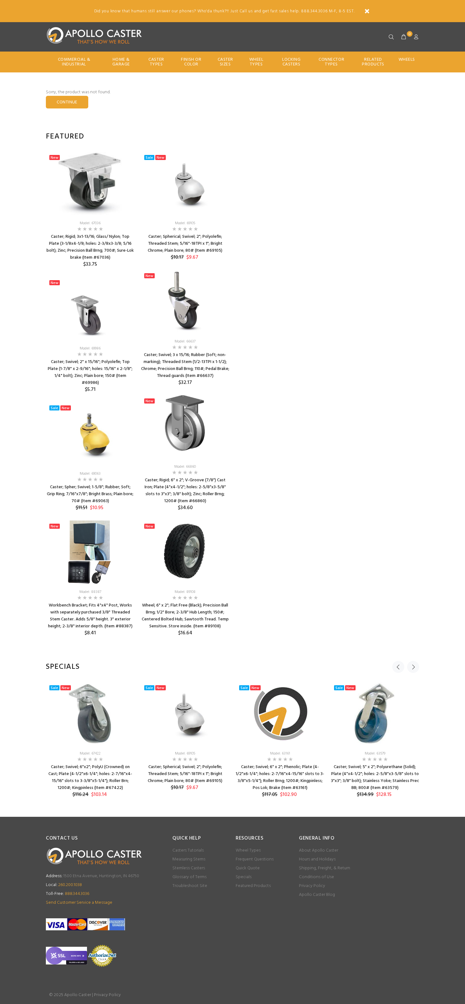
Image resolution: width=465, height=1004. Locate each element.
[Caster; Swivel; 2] (90, 308)
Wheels (407, 59)
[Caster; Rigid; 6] (185, 427)
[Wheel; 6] (185, 552)
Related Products (373, 62)
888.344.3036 (67, 893)
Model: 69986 (90, 348)
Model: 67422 (90, 753)
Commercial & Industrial (74, 62)
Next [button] (413, 667)
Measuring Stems (188, 859)
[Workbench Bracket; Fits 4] (90, 552)
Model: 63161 (280, 753)
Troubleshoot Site (189, 886)
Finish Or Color (191, 62)
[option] (90, 399)
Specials (243, 877)
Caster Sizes (225, 62)
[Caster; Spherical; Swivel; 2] (185, 183)
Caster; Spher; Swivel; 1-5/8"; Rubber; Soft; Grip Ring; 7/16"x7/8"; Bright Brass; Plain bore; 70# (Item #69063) (90, 494)
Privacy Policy (312, 886)
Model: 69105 (185, 223)
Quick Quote (248, 868)
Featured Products (253, 886)
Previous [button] (398, 667)
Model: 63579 (375, 753)
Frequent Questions (255, 859)
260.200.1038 (64, 885)
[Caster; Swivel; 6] (90, 713)
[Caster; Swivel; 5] (375, 713)
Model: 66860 (185, 467)
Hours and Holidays (317, 859)
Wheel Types (256, 62)
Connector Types (331, 62)
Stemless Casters (188, 868)
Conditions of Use (316, 877)
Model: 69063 (90, 474)
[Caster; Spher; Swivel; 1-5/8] (90, 433)
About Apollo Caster (318, 850)
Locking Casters (291, 62)
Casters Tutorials (188, 850)
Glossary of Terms (189, 877)
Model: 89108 (185, 592)
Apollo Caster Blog (317, 894)
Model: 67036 (90, 223)
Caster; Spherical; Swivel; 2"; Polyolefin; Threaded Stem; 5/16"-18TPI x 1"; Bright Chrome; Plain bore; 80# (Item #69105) (185, 243)
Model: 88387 (90, 592)
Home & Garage (121, 62)
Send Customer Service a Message (79, 902)
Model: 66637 (185, 341)
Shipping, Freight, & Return (324, 868)
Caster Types (156, 62)
